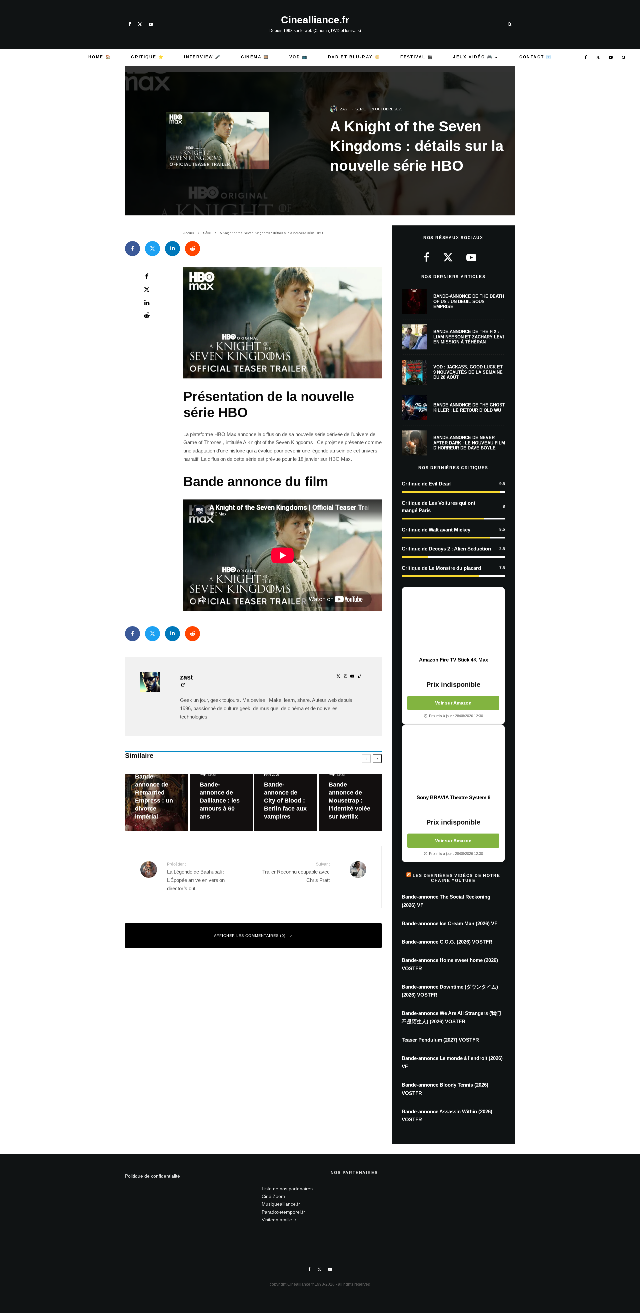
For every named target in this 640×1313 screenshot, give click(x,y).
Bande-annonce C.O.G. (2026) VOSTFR (447, 942)
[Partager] (132, 248)
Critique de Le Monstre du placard (441, 568)
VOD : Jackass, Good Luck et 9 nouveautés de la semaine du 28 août (468, 372)
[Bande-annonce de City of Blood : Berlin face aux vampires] (285, 802)
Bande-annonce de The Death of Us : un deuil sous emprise (468, 301)
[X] (139, 24)
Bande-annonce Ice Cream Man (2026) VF (449, 923)
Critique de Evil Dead (426, 483)
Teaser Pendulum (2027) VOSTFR (440, 1040)
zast (344, 109)
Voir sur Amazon (453, 703)
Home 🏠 (99, 57)
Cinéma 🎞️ (255, 57)
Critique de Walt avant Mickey (436, 529)
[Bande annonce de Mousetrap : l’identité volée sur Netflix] (350, 802)
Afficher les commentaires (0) (250, 936)
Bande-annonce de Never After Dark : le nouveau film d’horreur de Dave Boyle (469, 442)
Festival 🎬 (416, 57)
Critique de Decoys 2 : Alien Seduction (446, 548)
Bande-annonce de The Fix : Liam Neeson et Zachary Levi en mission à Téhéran (468, 336)
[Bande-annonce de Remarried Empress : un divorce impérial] (156, 802)
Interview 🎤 (202, 57)
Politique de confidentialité (152, 1176)
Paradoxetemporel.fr (283, 1212)
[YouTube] (150, 24)
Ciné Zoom (273, 1196)
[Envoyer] (192, 248)
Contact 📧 (535, 57)
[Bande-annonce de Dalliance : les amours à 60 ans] (221, 802)
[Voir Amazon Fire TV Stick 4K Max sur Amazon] (453, 621)
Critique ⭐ (147, 57)
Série (360, 109)
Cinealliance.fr (315, 20)
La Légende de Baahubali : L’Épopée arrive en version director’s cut (196, 876)
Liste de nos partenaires (287, 1188)
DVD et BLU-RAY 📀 (354, 57)
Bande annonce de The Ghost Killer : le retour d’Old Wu (469, 407)
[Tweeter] (152, 248)
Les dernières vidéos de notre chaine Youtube (456, 878)
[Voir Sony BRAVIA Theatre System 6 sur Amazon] (453, 759)
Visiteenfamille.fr (279, 1219)
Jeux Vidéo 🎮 (473, 57)
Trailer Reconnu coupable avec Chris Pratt (296, 872)
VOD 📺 (298, 57)
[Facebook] (129, 24)
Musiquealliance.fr (281, 1204)
